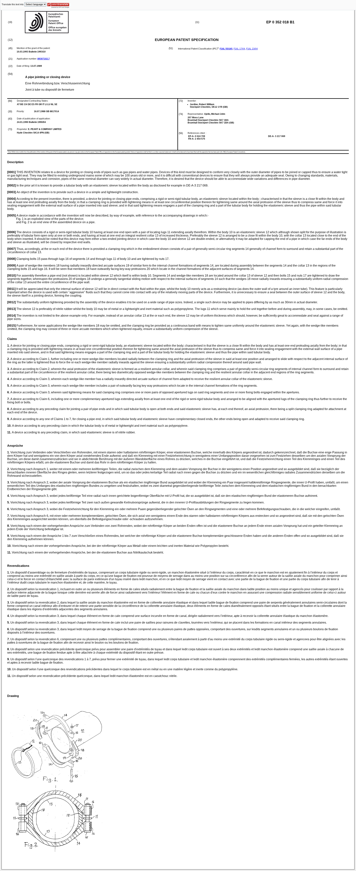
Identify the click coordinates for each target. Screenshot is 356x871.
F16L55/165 (226, 48)
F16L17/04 (239, 48)
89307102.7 (43, 58)
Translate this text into (13, 4)
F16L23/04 (252, 48)
